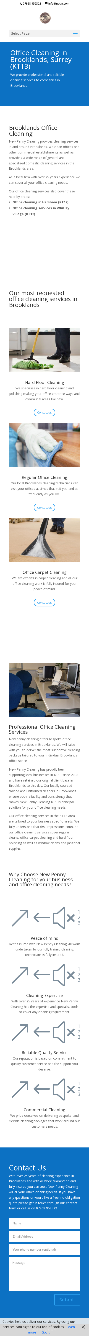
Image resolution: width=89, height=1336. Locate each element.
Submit (67, 1300)
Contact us (44, 412)
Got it (46, 1332)
